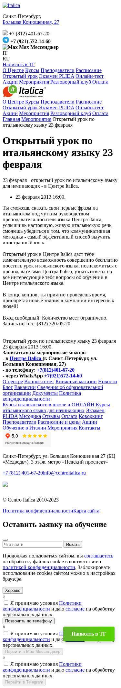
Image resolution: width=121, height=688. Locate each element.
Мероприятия (34, 82)
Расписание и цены (59, 422)
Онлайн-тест (90, 76)
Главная (11, 119)
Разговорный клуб (70, 82)
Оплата (100, 82)
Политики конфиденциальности (42, 605)
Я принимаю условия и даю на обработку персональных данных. (59, 608)
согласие (75, 608)
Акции (10, 82)
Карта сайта (86, 510)
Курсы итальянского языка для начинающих (56, 407)
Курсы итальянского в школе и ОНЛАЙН (49, 404)
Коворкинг (91, 416)
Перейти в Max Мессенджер (32, 651)
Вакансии (25, 387)
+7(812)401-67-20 (56, 370)
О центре (13, 381)
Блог (8, 387)
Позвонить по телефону (28, 621)
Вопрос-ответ (39, 381)
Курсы (32, 70)
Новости (107, 381)
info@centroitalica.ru (64, 472)
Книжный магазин (76, 381)
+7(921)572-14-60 (63, 375)
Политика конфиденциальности (42, 396)
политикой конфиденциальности (39, 567)
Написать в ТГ (19, 64)
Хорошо (12, 590)
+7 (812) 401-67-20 (23, 472)
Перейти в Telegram (24, 682)
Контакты (89, 427)
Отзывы (51, 416)
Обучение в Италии (24, 427)
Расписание (89, 70)
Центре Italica (26, 358)
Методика (30, 416)
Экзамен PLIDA (56, 76)
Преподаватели (58, 70)
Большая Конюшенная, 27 (31, 22)
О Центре (13, 70)
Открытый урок (20, 76)
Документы (45, 393)
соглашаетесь (98, 555)
